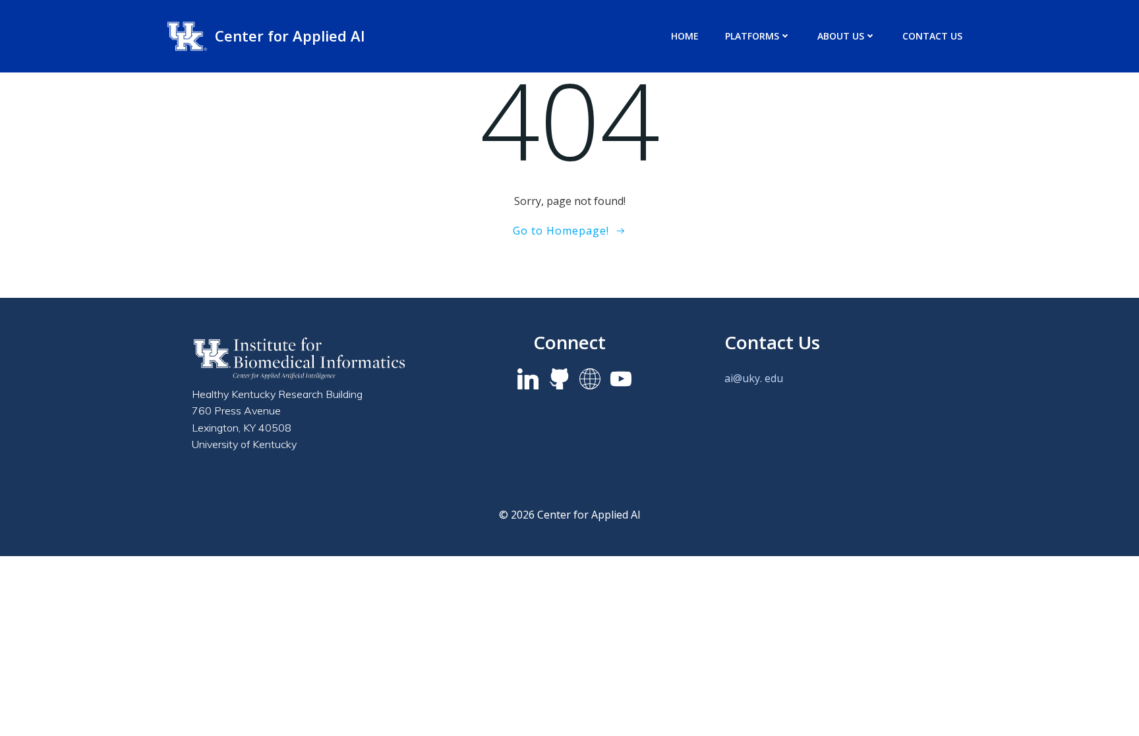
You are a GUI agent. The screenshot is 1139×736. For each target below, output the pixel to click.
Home (685, 36)
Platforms (752, 36)
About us (840, 36)
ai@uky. (743, 378)
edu (774, 378)
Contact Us (932, 36)
